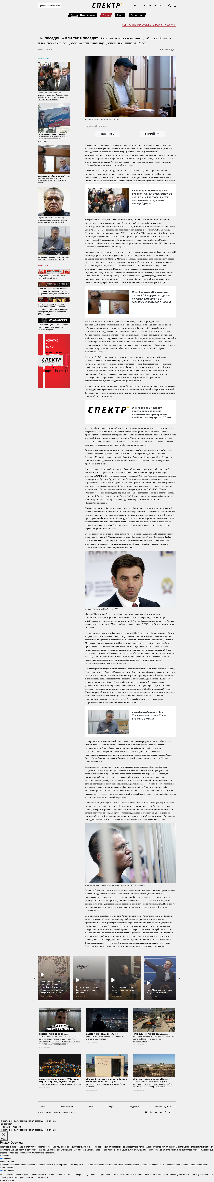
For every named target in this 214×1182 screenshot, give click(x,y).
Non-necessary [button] (6, 1167)
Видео (120, 15)
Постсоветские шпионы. (59, 1038)
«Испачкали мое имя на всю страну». (152, 197)
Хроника (91, 15)
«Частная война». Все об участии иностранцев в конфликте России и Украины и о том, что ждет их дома (53, 291)
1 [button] (103, 1002)
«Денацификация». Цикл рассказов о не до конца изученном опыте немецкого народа (53, 327)
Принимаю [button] (5, 1126)
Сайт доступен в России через (149, 24)
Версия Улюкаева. (53, 219)
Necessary (7, 1158)
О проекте (41, 1106)
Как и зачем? (6, 1123)
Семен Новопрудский (167, 49)
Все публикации (67, 1106)
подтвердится (91, 389)
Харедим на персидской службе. (105, 1036)
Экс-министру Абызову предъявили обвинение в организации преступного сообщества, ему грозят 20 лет (151, 412)
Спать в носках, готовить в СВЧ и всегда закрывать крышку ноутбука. (60, 1081)
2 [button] (107, 1002)
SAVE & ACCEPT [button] (8, 1180)
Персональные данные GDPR (165, 1106)
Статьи (106, 15)
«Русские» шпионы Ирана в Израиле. (152, 1083)
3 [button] (110, 1002)
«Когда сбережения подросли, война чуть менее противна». (107, 1083)
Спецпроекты (137, 15)
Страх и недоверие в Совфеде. (52, 137)
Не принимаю (16, 1126)
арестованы (168, 251)
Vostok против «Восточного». (151, 297)
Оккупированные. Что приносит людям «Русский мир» (51, 276)
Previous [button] (34, 978)
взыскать (135, 540)
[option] (54, 978)
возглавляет (129, 472)
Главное (74, 15)
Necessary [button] (4, 1155)
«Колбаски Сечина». (149, 715)
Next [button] (179, 978)
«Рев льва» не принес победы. (153, 1037)
